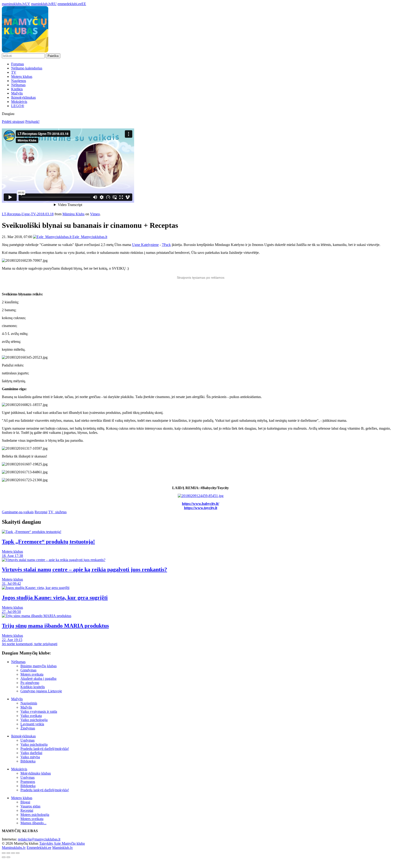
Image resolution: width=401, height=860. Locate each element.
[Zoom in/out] (17, 853)
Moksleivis (19, 102)
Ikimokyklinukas (23, 97)
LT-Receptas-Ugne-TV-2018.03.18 (28, 214)
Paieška (53, 56)
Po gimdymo (29, 683)
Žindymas (27, 728)
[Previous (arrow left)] (4, 857)
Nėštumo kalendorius (26, 68)
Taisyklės (46, 843)
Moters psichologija (34, 815)
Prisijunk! (32, 122)
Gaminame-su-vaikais (18, 512)
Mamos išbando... (33, 823)
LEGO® (17, 106)
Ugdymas (27, 740)
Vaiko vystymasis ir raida (38, 711)
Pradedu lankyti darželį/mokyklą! (44, 749)
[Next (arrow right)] (8, 857)
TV (13, 72)
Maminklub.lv (62, 848)
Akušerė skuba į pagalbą (38, 678)
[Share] (8, 853)
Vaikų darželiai (31, 753)
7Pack (166, 245)
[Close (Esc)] (4, 853)
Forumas (17, 64)
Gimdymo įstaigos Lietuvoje (41, 691)
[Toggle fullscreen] (13, 853)
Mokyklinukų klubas (35, 773)
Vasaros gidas (30, 806)
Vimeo (95, 214)
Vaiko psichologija (34, 720)
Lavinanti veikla (32, 724)
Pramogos (27, 782)
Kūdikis (17, 89)
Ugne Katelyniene (145, 245)
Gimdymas (28, 670)
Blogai (25, 802)
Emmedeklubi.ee (39, 848)
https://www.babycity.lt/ (200, 504)
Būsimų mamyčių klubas (38, 666)
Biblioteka (28, 761)
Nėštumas (18, 85)
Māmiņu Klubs (73, 214)
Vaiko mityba (30, 757)
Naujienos (18, 81)
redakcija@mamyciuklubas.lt (39, 839)
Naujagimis (28, 703)
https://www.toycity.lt (200, 508)
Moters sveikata (31, 674)
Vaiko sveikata (31, 716)
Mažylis (17, 93)
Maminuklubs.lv (14, 848)
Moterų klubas (21, 76)
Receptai (41, 512)
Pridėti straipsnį (13, 122)
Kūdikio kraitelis (32, 687)
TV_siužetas (57, 512)
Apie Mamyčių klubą (69, 843)
